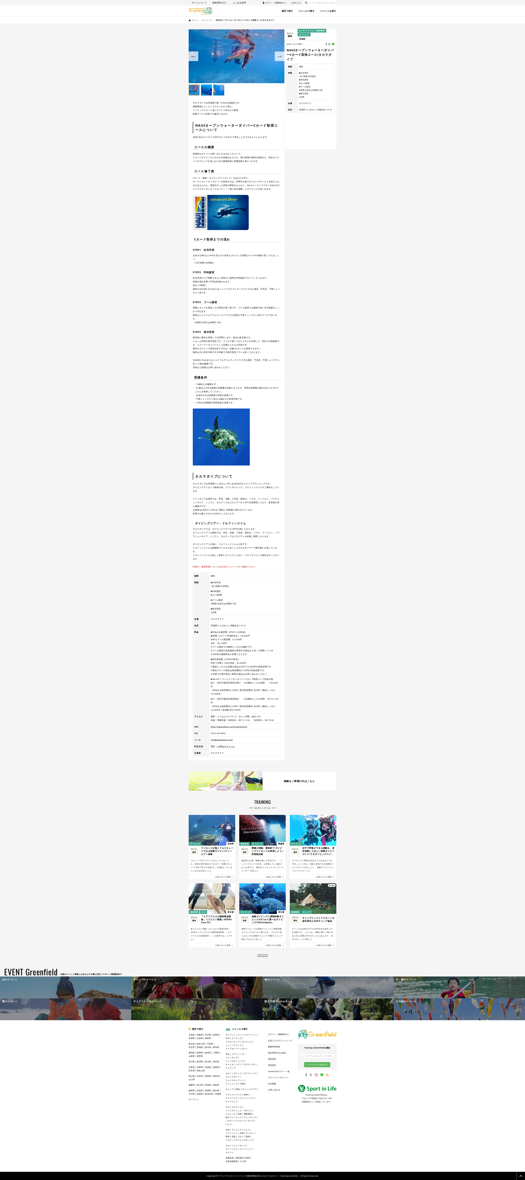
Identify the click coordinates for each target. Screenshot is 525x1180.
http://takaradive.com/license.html (229, 726)
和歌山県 (201, 1070)
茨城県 (302, 39)
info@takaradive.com (222, 739)
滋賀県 (216, 1067)
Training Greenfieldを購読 (317, 1047)
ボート (245, 1048)
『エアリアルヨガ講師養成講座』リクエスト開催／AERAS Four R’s (216, 919)
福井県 (216, 1061)
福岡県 (192, 1090)
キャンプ (307, 912)
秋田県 (216, 1034)
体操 (240, 1114)
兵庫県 (200, 1067)
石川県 (192, 1061)
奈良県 (192, 1070)
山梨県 (192, 1056)
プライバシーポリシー (278, 1077)
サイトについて (199, 2)
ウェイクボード (233, 1076)
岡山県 (192, 1076)
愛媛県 (281, 843)
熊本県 (216, 1090)
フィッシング (232, 1083)
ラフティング (250, 1073)
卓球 (242, 1133)
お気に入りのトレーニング (280, 1040)
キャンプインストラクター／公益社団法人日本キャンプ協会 (318, 919)
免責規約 (272, 1059)
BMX (246, 1094)
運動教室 (248, 1114)
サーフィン (231, 1034)
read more (262, 954)
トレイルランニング (235, 1061)
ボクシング (249, 1140)
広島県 (200, 1076)
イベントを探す (328, 10)
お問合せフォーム (226, 746)
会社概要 (272, 1083)
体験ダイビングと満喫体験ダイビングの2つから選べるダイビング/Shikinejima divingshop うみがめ (268, 919)
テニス (247, 1129)
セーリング (236, 1038)
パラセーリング (233, 1041)
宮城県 (192, 1038)
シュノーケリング (234, 1045)
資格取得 (321, 30)
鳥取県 (216, 1076)
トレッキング (232, 1057)
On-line (332, 885)
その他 (243, 1161)
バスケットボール (234, 1140)
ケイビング (231, 1067)
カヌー (229, 1073)
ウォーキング (250, 1117)
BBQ (238, 1089)
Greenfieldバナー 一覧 (279, 1071)
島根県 (208, 1076)
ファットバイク (247, 1098)
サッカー (250, 1133)
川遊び (243, 1083)
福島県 (208, 1038)
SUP (228, 1038)
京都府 (208, 1067)
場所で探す (287, 10)
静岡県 (200, 1052)
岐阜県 (208, 1052)
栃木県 (208, 1047)
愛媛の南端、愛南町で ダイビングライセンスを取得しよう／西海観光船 (268, 851)
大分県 (192, 1094)
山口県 (192, 1079)
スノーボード (240, 1145)
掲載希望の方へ (220, 2)
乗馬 (248, 1136)
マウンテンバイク (234, 1094)
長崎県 (208, 1090)
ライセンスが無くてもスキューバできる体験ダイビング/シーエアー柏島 (217, 851)
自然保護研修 (232, 1161)
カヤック (238, 1073)
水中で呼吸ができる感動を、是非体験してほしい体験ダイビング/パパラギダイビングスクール (318, 851)
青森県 (200, 1034)
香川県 (200, 1085)
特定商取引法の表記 (277, 1052)
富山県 (208, 1061)
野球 (228, 1136)
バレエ (229, 1124)
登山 (228, 1054)
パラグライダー (249, 1064)
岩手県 (208, 1034)
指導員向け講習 (243, 1158)
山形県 (200, 1038)
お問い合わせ (274, 1089)
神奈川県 (201, 1043)
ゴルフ (241, 1136)
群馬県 (216, 1047)
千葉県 (210, 1043)
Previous (193, 56)
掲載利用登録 (274, 1046)
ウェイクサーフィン (235, 1080)
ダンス (251, 1120)
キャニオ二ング (233, 1064)
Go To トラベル (306, 30)
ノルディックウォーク (236, 1120)
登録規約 (272, 1065)
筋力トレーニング (234, 1117)
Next (279, 56)
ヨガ (204, 912)
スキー (229, 1145)
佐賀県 (200, 1090)
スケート (230, 1152)
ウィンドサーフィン (247, 1034)
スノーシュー (246, 1149)
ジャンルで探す (307, 10)
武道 (234, 1136)
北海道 (192, 1034)
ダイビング (304, 34)
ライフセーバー (233, 1048)
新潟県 (200, 1061)
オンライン (194, 1099)
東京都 (231, 912)
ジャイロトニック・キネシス (239, 1110)
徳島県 (216, 1085)
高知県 (231, 843)
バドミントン (232, 1133)
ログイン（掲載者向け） (276, 3)
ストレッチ (231, 1114)
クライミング (238, 1054)
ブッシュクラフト (250, 1089)
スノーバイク (232, 1149)
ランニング (237, 1129)
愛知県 (192, 1052)
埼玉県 (192, 1047)
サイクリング (232, 1101)
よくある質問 (239, 2)
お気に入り (296, 3)
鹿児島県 (209, 1094)
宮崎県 (200, 1094)
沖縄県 (218, 1094)
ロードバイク (232, 1098)
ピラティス (237, 1107)
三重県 (216, 1052)
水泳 (228, 1129)
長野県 (200, 1056)
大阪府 (192, 1067)
